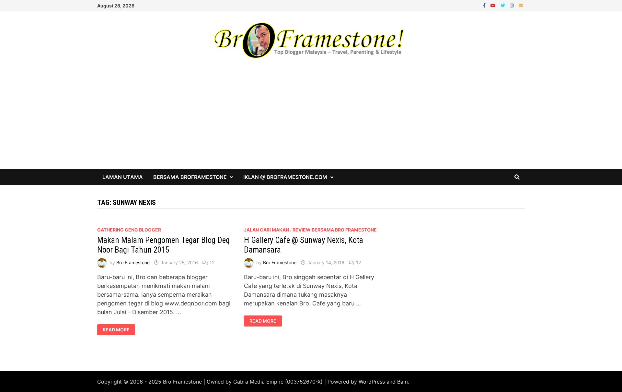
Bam (402, 381)
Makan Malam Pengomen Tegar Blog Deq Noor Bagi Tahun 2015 (163, 245)
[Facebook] (485, 5)
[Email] (521, 5)
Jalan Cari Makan (266, 229)
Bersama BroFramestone (190, 177)
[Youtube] (494, 5)
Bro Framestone (133, 262)
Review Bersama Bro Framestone (335, 229)
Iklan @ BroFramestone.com (285, 177)
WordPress (372, 381)
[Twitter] (503, 5)
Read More (116, 329)
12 (212, 262)
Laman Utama (122, 177)
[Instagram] (512, 5)
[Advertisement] (311, 120)
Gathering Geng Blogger (129, 229)
